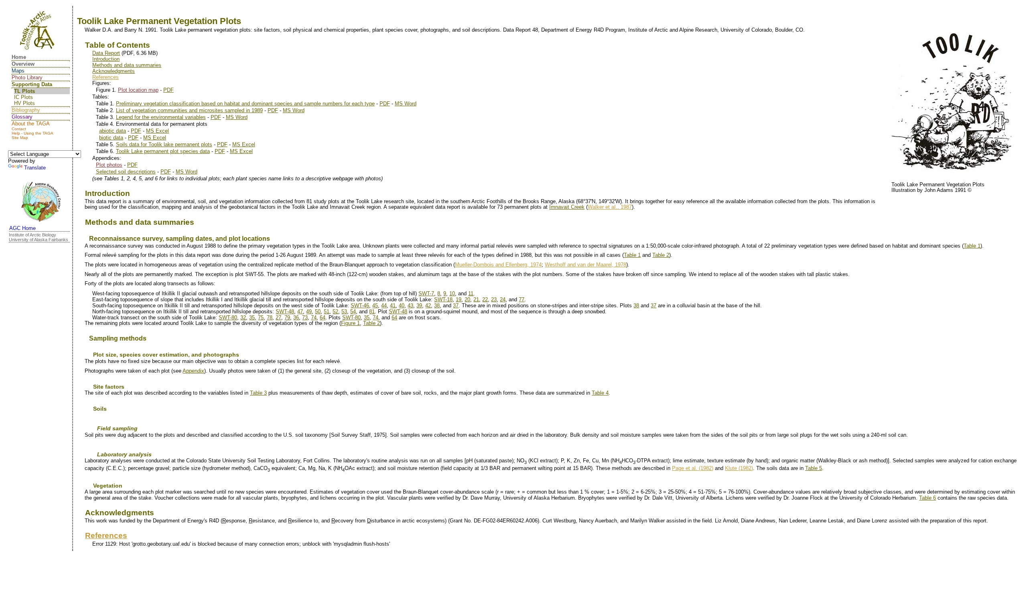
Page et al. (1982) (692, 468)
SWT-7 (426, 293)
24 (502, 299)
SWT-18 (443, 299)
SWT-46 (360, 306)
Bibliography (26, 110)
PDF (168, 90)
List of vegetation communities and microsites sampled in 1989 (189, 110)
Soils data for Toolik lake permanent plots (164, 144)
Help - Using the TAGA (32, 133)
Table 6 (927, 498)
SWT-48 (285, 312)
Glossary (22, 117)
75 (261, 318)
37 (456, 306)
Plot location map (138, 90)
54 (353, 312)
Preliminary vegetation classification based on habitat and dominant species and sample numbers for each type (245, 104)
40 (401, 306)
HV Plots (24, 103)
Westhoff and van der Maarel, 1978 (585, 265)
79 (287, 318)
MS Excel (157, 131)
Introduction (106, 59)
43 (410, 306)
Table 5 (813, 468)
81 (372, 312)
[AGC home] (41, 202)
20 (467, 299)
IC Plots (23, 97)
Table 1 (972, 246)
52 (335, 312)
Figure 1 (350, 323)
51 (326, 312)
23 (494, 299)
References (105, 77)
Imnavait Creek (567, 207)
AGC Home (22, 228)
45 (375, 306)
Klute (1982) (739, 468)
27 (278, 318)
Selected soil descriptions (126, 172)
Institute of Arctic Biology (32, 234)
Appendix (193, 371)
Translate (35, 168)
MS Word (405, 104)
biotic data (111, 138)
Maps (18, 71)
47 (300, 312)
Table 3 (258, 393)
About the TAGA (31, 124)
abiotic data (112, 131)
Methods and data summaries (126, 65)
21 (476, 299)
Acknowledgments (113, 71)
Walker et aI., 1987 (610, 207)
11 (470, 293)
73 (305, 318)
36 (296, 318)
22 (485, 299)
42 (428, 306)
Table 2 (660, 255)
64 (322, 318)
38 (437, 306)
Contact (19, 129)
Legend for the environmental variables (161, 117)
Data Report (106, 53)
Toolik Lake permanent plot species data (163, 151)
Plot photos (109, 165)
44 (384, 306)
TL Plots (24, 91)
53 (344, 312)
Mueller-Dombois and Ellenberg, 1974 (498, 265)
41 (393, 306)
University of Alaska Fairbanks (38, 239)
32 (243, 318)
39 (419, 306)
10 (452, 293)
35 (252, 318)
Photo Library (27, 78)
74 (314, 318)
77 (521, 299)
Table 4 (600, 393)
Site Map (20, 137)
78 (269, 318)
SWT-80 (228, 318)
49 (309, 312)
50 (318, 312)
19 (458, 299)
